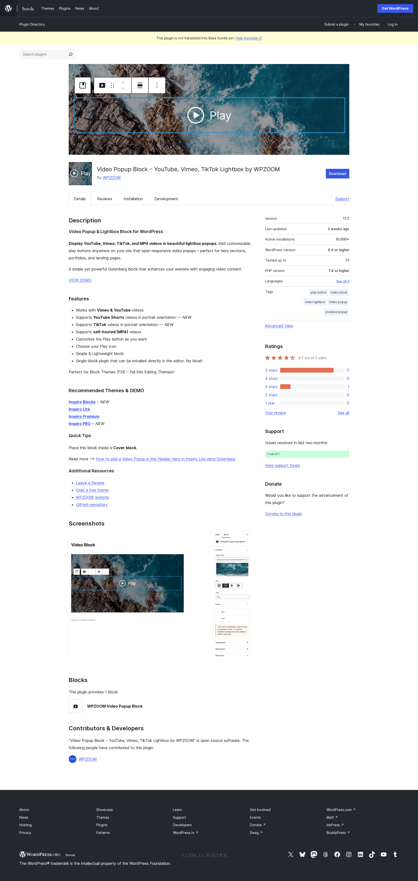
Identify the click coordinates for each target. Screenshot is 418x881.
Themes (102, 817)
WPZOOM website (92, 497)
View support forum (282, 465)
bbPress (335, 825)
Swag (256, 833)
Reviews (104, 198)
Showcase (104, 810)
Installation (133, 198)
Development (166, 198)
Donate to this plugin (283, 513)
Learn (177, 810)
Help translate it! (249, 38)
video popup (338, 302)
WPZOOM (112, 177)
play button (319, 292)
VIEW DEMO (80, 280)
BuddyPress (338, 833)
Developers (182, 825)
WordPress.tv (186, 833)
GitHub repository (92, 504)
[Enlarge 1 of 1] (244, 538)
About (24, 810)
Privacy (25, 833)
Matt (332, 817)
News (23, 817)
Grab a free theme (92, 490)
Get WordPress (395, 8)
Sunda (70, 855)
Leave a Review (90, 482)
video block (338, 292)
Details (80, 198)
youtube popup (336, 312)
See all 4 (342, 281)
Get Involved (260, 810)
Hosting (25, 825)
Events (255, 817)
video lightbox (315, 302)
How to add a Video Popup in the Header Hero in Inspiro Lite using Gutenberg (165, 458)
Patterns (103, 833)
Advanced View (279, 325)
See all (343, 412)
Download (337, 173)
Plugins (102, 825)
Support (342, 198)
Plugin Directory (32, 24)
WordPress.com (341, 810)
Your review (275, 412)
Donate (258, 825)
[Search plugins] (70, 54)
